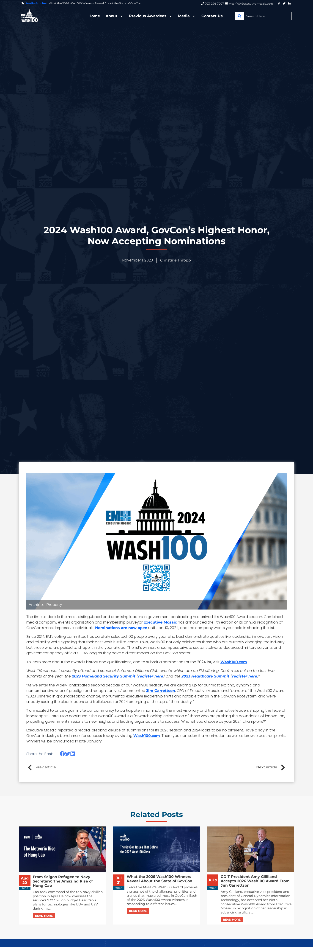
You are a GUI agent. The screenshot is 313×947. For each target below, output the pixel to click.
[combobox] (263, 16)
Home (94, 16)
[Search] (239, 16)
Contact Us (212, 16)
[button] (62, 753)
